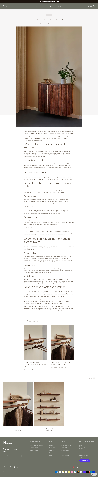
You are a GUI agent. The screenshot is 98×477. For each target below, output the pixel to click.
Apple (85, 457)
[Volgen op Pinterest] (11, 467)
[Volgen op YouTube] (14, 467)
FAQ (50, 452)
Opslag (59, 6)
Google (81, 457)
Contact (51, 445)
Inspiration (49, 14)
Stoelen (66, 6)
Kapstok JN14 (17, 428)
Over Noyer (73, 6)
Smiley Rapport (65, 450)
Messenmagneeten (35, 6)
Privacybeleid (64, 447)
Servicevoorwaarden (66, 445)
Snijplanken (52, 6)
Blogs (50, 455)
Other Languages (34, 450)
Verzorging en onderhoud (36, 445)
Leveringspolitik (65, 455)
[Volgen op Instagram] (7, 467)
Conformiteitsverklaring (67, 452)
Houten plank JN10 (49, 428)
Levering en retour (34, 447)
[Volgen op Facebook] (4, 467)
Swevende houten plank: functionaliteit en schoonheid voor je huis (35, 364)
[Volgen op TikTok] (18, 467)
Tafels (44, 6)
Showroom (52, 450)
